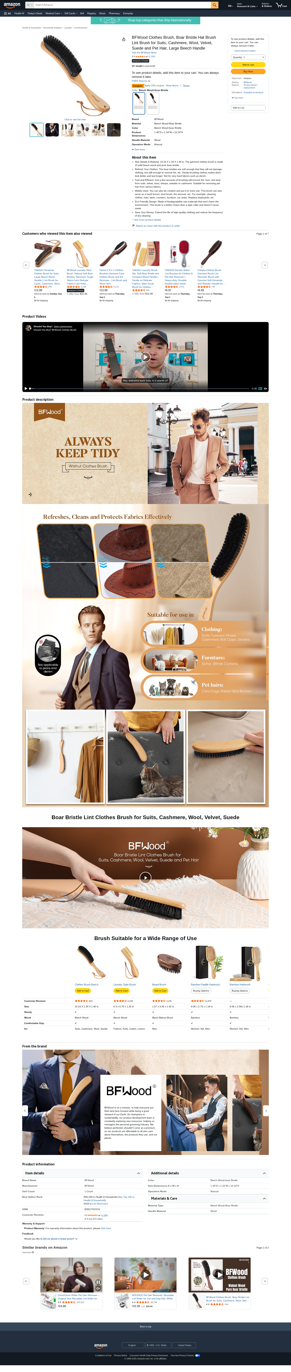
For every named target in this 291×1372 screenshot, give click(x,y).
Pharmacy (114, 13)
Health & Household (31, 28)
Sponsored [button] (26, 1252)
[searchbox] (122, 5)
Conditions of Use (103, 1355)
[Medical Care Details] (61, 13)
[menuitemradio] (260, 388)
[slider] (139, 388)
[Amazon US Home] (100, 1346)
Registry (91, 13)
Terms (186, 85)
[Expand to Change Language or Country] (232, 6)
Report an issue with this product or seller (158, 225)
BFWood (248, 82)
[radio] (36, 129)
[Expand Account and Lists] (257, 6)
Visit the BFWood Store (144, 52)
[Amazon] (12, 5)
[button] (7, 13)
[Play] (25, 388)
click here (106, 1228)
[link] (48, 276)
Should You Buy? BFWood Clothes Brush (55, 329)
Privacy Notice (120, 1355)
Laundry (68, 28)
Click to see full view (75, 119)
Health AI (19, 13)
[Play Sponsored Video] (145, 1275)
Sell (82, 13)
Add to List (238, 107)
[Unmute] (265, 388)
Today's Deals (34, 13)
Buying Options (201, 990)
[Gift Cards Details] (76, 13)
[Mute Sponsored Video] (98, 1289)
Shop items (172, 85)
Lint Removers (80, 28)
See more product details (147, 219)
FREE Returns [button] (140, 81)
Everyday (128, 13)
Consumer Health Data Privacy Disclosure (149, 1355)
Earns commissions (63, 326)
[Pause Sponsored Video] (98, 1282)
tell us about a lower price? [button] (59, 1238)
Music (102, 13)
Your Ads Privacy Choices (182, 1355)
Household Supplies (52, 28)
